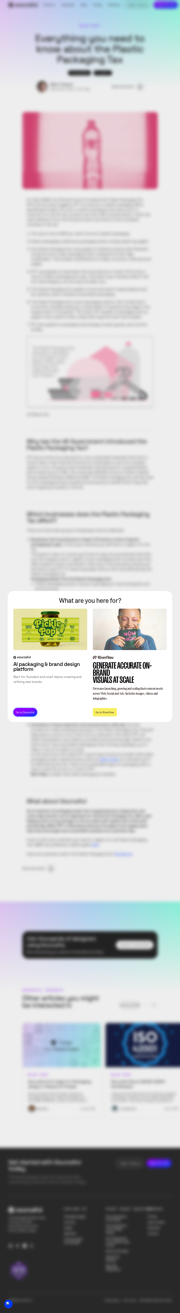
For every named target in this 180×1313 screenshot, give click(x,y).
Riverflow (154, 1227)
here (95, 845)
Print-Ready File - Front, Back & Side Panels (117, 1242)
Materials (70, 1233)
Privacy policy (112, 1300)
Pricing (152, 1216)
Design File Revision (113, 1258)
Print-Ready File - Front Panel (117, 1218)
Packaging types (75, 1216)
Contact (153, 1233)
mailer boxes (108, 759)
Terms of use (129, 1300)
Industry (69, 1222)
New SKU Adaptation (113, 1267)
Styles (68, 1227)
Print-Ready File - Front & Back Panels (117, 1229)
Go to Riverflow (105, 712)
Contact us (123, 854)
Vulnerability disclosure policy (155, 1300)
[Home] (23, 4)
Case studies (156, 1222)
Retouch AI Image (117, 1251)
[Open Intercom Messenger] (8, 1304)
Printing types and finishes (73, 1240)
